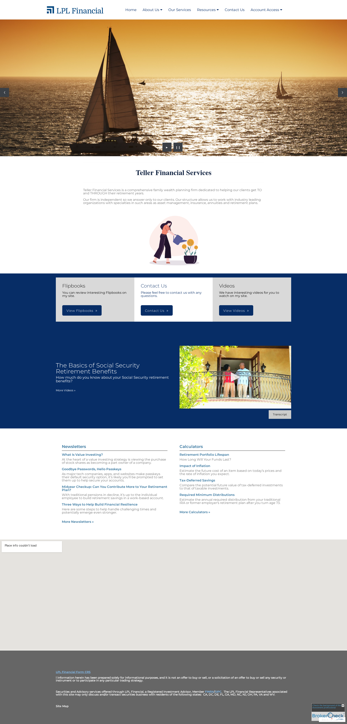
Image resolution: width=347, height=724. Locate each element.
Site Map (62, 706)
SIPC (218, 691)
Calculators (191, 446)
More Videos (66, 390)
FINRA (209, 691)
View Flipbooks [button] (79, 311)
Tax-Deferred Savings (197, 480)
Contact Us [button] (154, 311)
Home (131, 10)
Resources (206, 10)
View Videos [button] (234, 311)
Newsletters (74, 446)
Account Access (265, 10)
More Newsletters (78, 522)
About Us (151, 10)
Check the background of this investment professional (326, 706)
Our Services (179, 10)
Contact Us (235, 10)
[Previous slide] (4, 92)
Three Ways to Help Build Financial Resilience (100, 504)
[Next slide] (342, 92)
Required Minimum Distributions (207, 495)
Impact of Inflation (195, 466)
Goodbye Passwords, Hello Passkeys (91, 469)
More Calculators (195, 512)
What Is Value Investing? (82, 455)
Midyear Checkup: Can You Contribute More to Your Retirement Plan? (114, 488)
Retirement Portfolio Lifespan (204, 455)
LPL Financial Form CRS (73, 672)
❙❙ (178, 147)
